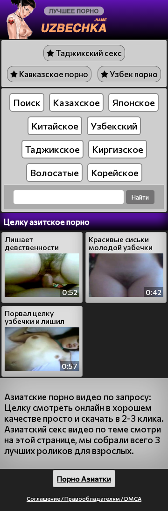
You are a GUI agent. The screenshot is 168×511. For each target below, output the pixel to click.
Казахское (76, 102)
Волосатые (54, 172)
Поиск (27, 102)
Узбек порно (133, 74)
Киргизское (117, 149)
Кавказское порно (53, 74)
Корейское (115, 172)
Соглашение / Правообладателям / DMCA (84, 498)
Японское (133, 102)
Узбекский (114, 125)
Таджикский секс (88, 53)
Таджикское (52, 149)
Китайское (54, 125)
